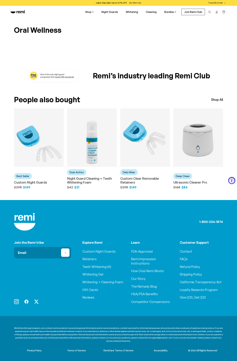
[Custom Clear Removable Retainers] (145, 137)
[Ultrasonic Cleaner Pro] (198, 137)
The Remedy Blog (144, 286)
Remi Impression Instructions (143, 261)
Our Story (138, 279)
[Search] (209, 11)
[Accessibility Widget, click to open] (231, 180)
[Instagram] (16, 301)
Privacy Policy (34, 350)
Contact (186, 251)
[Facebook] (26, 301)
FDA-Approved (142, 251)
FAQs (184, 259)
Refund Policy (190, 267)
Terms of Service (76, 350)
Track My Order (215, 3)
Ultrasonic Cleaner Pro (190, 182)
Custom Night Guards (30, 182)
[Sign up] (65, 252)
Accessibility (161, 350)
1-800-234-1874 (211, 222)
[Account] (216, 11)
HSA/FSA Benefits (144, 294)
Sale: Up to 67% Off (116, 3)
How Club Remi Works (147, 271)
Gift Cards (90, 290)
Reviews (88, 297)
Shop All (217, 100)
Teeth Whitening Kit (96, 267)
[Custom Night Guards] (39, 137)
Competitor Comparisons (150, 302)
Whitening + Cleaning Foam (102, 282)
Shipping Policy (191, 274)
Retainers (89, 259)
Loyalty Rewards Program (199, 290)
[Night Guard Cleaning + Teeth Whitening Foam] (92, 137)
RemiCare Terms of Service (118, 350)
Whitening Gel (92, 274)
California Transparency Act (201, 282)
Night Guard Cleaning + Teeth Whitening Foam (89, 180)
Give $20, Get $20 (193, 297)
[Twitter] (36, 301)
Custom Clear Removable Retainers (139, 180)
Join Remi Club (193, 12)
